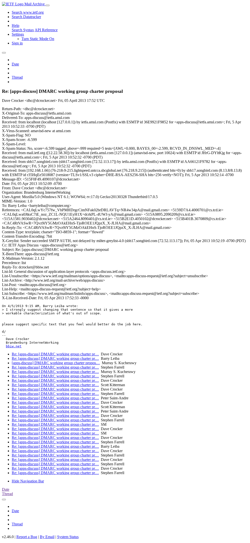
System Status (68, 537)
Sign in (17, 43)
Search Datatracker (26, 17)
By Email (47, 537)
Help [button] (15, 25)
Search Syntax (23, 30)
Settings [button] (18, 34)
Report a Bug (26, 537)
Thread (17, 77)
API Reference (46, 30)
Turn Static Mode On (37, 39)
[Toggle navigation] (48, 5)
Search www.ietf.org (28, 12)
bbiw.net (13, 346)
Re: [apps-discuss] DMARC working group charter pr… (55, 354)
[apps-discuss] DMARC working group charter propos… (56, 363)
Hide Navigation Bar (28, 481)
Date (15, 64)
